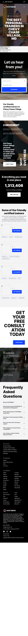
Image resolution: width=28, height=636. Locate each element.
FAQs (4, 464)
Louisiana (16, 472)
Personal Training (7, 446)
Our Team (5, 465)
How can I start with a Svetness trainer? (11, 423)
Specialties (5, 453)
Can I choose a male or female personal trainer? (11, 433)
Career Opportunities (8, 462)
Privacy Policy (6, 534)
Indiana (4, 489)
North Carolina (6, 494)
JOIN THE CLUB (14, 194)
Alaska (4, 472)
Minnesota (16, 480)
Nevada (16, 484)
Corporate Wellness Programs (9, 449)
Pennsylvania (6, 502)
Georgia (5, 484)
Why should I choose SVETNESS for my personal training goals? (12, 407)
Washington (17, 498)
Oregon (5, 500)
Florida (4, 482)
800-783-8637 (8, 1)
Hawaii (4, 485)
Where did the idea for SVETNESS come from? (12, 412)
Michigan (16, 478)
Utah (15, 494)
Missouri (16, 482)
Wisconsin (16, 503)
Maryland (16, 474)
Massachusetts (17, 476)
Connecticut (6, 480)
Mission (5, 460)
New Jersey (17, 485)
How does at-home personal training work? (12, 417)
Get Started (14, 89)
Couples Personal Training (9, 447)
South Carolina (6, 503)
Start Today (10, 164)
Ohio (4, 496)
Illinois (4, 487)
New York (5, 492)
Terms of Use (6, 535)
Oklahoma (5, 498)
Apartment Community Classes (10, 451)
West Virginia (17, 502)
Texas (15, 492)
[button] (24, 7)
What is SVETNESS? (8, 402)
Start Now (19, 342)
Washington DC (17, 500)
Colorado (5, 478)
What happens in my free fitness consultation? (11, 428)
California (5, 476)
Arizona (5, 474)
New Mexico (17, 487)
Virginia (16, 496)
